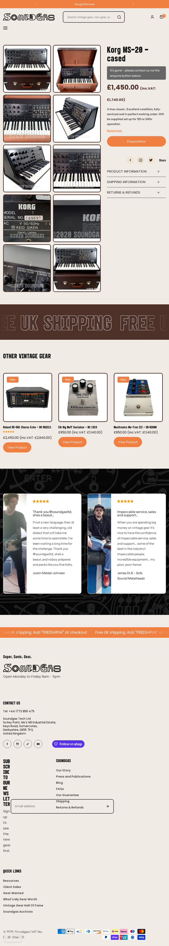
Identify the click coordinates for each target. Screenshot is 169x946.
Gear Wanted (13, 893)
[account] (152, 16)
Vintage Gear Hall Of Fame (23, 905)
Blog (59, 783)
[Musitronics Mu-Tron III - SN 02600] (138, 397)
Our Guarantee (67, 795)
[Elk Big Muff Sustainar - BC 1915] (83, 397)
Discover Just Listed (84, 4)
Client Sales (12, 887)
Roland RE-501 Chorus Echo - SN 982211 (27, 427)
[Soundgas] (29, 17)
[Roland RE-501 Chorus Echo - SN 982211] (28, 397)
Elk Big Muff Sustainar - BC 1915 (77, 427)
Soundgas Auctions (18, 912)
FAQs (60, 789)
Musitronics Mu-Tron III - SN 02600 (135, 427)
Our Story (63, 770)
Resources (11, 881)
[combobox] (94, 17)
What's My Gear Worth (20, 899)
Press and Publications (73, 776)
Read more (114, 131)
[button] (35, 4)
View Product (17, 447)
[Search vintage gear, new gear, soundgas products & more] (119, 17)
